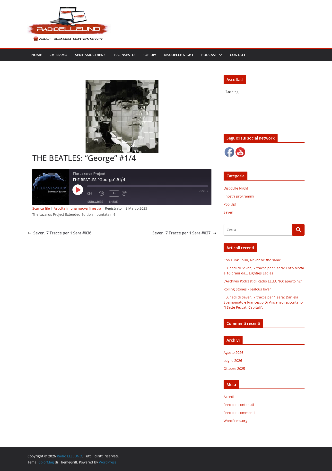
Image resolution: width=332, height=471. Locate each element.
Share (113, 202)
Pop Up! (230, 204)
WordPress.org (235, 420)
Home (36, 54)
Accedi (229, 396)
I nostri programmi (239, 196)
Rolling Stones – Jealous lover (247, 289)
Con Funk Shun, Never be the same (252, 260)
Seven (228, 212)
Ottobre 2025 (234, 368)
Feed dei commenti (239, 412)
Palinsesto (124, 54)
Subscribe (95, 202)
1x (114, 193)
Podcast (209, 54)
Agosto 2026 (233, 352)
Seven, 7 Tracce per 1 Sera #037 (181, 233)
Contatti (238, 54)
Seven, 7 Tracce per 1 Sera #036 (62, 233)
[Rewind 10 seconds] (102, 193)
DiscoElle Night (236, 188)
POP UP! (149, 54)
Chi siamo (58, 54)
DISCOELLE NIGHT (178, 54)
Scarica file (41, 208)
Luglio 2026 (233, 360)
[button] (219, 54)
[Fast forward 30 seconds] (126, 193)
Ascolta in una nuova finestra (77, 208)
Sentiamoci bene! (90, 54)
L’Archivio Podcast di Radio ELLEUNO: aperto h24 (263, 281)
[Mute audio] (92, 193)
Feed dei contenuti (239, 404)
